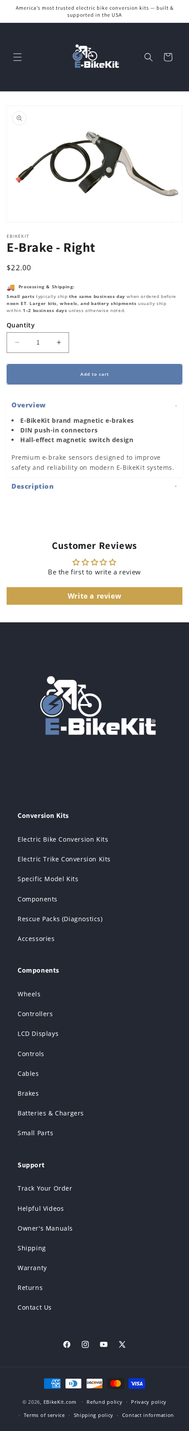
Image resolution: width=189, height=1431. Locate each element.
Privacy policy (149, 1401)
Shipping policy (94, 1415)
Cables (28, 1073)
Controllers (35, 1014)
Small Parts (36, 1133)
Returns (30, 1287)
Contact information (148, 1415)
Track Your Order (45, 1188)
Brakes (28, 1093)
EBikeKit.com (60, 1401)
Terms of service (44, 1415)
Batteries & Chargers (51, 1113)
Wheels (29, 994)
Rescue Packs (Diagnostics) (60, 919)
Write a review (94, 596)
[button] (17, 57)
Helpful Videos (41, 1208)
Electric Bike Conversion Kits (63, 839)
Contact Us (35, 1307)
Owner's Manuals (45, 1228)
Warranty (32, 1268)
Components (38, 899)
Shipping (32, 1248)
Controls (31, 1054)
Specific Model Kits (48, 879)
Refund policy (104, 1401)
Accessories (36, 938)
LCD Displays (38, 1033)
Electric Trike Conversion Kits (64, 859)
